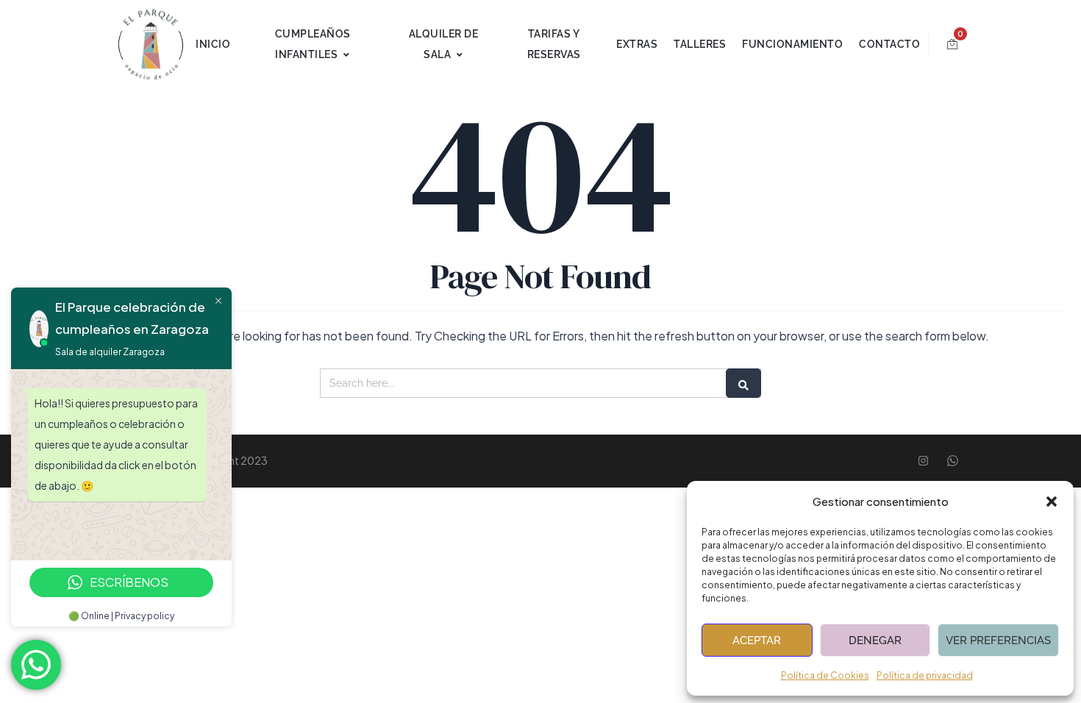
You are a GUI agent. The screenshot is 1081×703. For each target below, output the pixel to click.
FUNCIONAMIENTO (792, 44)
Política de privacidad (925, 675)
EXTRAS (636, 44)
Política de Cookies (825, 675)
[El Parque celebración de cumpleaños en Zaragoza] (151, 44)
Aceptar (756, 640)
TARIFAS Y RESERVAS (554, 44)
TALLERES (700, 44)
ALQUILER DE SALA (444, 44)
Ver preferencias (998, 640)
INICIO (213, 44)
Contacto (889, 44)
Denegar (875, 640)
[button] (1051, 501)
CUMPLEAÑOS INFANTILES (313, 44)
